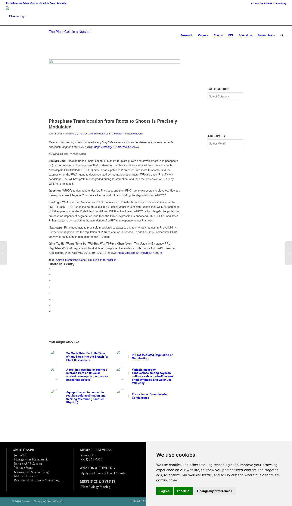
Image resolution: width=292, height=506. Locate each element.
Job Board (50, 3)
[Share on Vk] (54, 299)
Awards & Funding (97, 468)
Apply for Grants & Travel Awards (103, 473)
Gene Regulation (89, 259)
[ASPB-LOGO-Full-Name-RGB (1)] (12, 16)
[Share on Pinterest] (54, 281)
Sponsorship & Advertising (31, 472)
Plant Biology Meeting (95, 487)
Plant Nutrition (108, 259)
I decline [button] (183, 491)
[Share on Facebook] (54, 269)
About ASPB (23, 450)
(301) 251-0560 (91, 460)
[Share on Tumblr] (54, 293)
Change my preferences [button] (214, 491)
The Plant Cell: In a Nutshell (70, 31)
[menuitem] (267, 3)
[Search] (282, 35)
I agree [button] (165, 491)
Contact (35, 3)
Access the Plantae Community (268, 3)
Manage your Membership (31, 460)
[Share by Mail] (54, 311)
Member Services (96, 450)
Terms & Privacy (22, 3)
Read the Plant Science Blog (37, 481)
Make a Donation (25, 476)
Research (72, 133)
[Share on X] (54, 275)
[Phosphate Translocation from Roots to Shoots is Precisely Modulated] (114, 87)
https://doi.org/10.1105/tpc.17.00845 (116, 147)
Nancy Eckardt (135, 133)
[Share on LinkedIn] (54, 287)
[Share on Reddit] (54, 305)
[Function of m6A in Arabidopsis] (3, 253)
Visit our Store (23, 468)
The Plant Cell (85, 133)
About (9, 3)
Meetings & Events (98, 482)
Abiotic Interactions (67, 259)
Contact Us (88, 456)
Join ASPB (21, 456)
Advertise (61, 3)
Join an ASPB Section (28, 464)
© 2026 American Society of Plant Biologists (38, 501)
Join (42, 3)
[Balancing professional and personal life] (288, 253)
